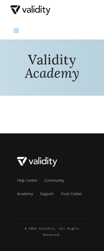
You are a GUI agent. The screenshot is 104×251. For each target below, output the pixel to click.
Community (54, 180)
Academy (25, 193)
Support (47, 193)
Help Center (27, 180)
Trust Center (71, 193)
